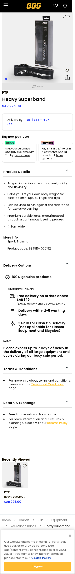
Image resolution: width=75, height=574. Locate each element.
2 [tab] (10, 79)
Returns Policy (57, 423)
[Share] (67, 78)
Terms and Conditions (47, 384)
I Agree (37, 566)
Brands (24, 520)
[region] (37, 552)
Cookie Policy (41, 558)
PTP (5, 92)
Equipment (59, 520)
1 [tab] (6, 79)
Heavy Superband (15, 496)
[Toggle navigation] (6, 5)
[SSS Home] (33, 5)
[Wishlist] (55, 5)
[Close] (70, 535)
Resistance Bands (23, 526)
